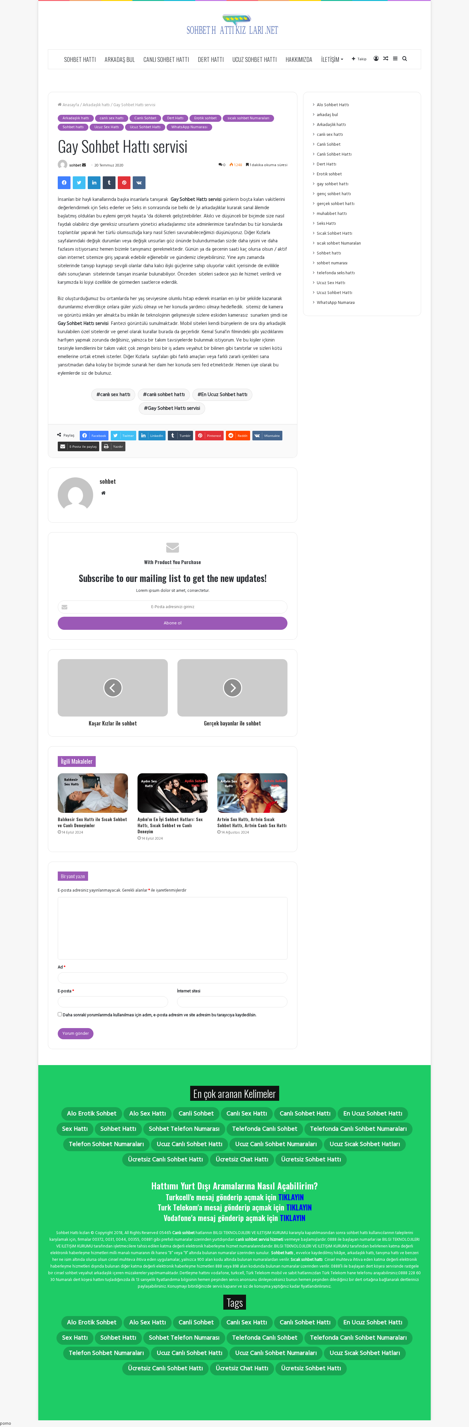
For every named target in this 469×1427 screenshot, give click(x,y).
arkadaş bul (120, 59)
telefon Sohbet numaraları (106, 1144)
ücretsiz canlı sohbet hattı (165, 1160)
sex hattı (75, 1129)
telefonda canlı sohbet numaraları (358, 1129)
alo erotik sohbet (91, 1114)
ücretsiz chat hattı (242, 1160)
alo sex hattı (147, 1114)
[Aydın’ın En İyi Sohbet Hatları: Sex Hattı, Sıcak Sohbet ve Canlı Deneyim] (173, 793)
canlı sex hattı (111, 118)
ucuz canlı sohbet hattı (189, 1144)
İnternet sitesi (188, 991)
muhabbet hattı (332, 213)
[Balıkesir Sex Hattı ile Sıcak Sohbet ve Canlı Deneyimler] (93, 793)
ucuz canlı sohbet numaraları (276, 1144)
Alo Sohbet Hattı (333, 105)
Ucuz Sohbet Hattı (255, 59)
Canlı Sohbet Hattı (166, 59)
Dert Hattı (211, 59)
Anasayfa (70, 105)
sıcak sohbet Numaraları (248, 118)
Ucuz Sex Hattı (106, 127)
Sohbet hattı (80, 59)
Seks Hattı (326, 223)
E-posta (66, 991)
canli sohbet (196, 1114)
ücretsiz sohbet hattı (311, 1160)
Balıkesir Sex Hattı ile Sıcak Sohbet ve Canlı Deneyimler (92, 822)
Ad (61, 967)
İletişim (330, 59)
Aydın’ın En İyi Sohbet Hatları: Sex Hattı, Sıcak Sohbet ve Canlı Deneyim (170, 825)
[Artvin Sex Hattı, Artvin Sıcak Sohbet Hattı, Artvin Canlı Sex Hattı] (252, 793)
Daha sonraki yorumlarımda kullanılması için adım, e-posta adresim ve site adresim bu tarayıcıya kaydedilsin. (159, 1015)
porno (5, 1423)
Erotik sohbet (205, 118)
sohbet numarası (332, 263)
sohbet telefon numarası (184, 1129)
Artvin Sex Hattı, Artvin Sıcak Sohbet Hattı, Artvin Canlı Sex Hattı (252, 822)
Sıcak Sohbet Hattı (334, 233)
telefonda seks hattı (336, 273)
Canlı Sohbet (145, 118)
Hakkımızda (299, 59)
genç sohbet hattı (334, 194)
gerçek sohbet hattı (335, 204)
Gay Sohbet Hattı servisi (174, 408)
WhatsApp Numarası (189, 127)
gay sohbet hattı (332, 184)
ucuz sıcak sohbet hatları (365, 1144)
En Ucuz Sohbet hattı (224, 395)
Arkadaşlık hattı (96, 105)
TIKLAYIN (291, 1197)
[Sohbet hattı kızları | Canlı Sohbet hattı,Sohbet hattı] (234, 25)
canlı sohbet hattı (166, 395)
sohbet (75, 165)
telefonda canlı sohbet (264, 1129)
